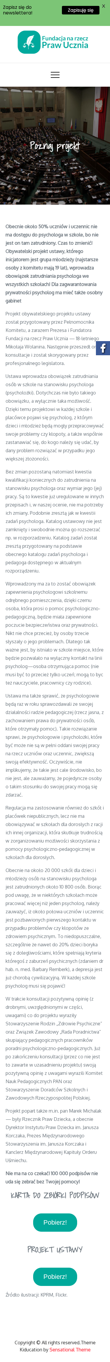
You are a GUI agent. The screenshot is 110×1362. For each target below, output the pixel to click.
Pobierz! (55, 1222)
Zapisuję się (81, 10)
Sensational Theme (70, 1350)
